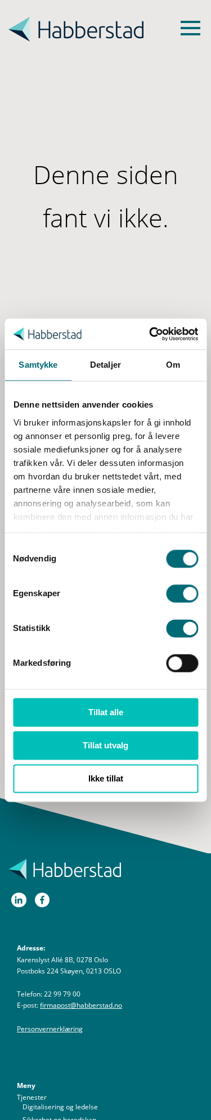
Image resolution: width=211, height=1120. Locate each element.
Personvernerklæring (50, 1029)
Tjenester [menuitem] (32, 1097)
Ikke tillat (105, 778)
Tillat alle (105, 712)
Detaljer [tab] (105, 364)
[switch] (182, 593)
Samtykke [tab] (38, 364)
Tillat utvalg (105, 745)
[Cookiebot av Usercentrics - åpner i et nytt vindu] (150, 334)
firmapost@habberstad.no (81, 1005)
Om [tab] (173, 364)
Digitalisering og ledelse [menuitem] (60, 1107)
